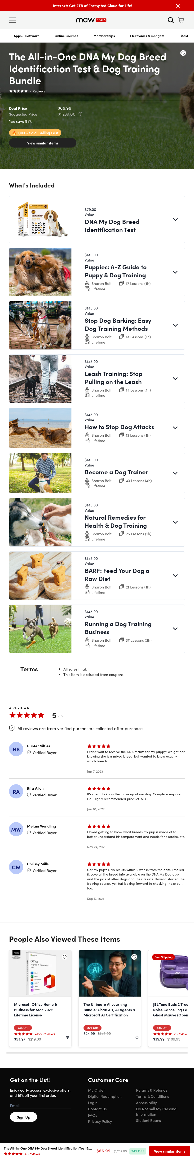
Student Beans (148, 1120)
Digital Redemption (105, 1096)
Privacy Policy (100, 1121)
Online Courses (66, 35)
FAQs (92, 1115)
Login (92, 1102)
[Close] (178, 6)
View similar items (42, 142)
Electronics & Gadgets (147, 35)
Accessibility (146, 1102)
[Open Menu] (13, 20)
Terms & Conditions (152, 1096)
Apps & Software (27, 35)
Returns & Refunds (151, 1090)
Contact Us (97, 1108)
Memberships (104, 35)
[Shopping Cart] (181, 20)
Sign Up (23, 1117)
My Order (96, 1090)
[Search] (171, 20)
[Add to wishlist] (183, 53)
